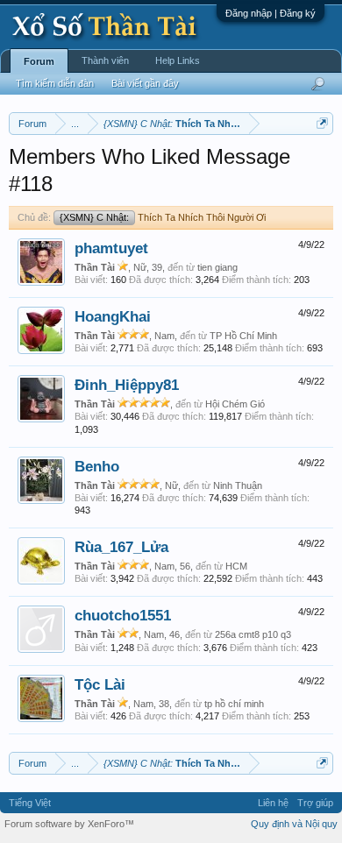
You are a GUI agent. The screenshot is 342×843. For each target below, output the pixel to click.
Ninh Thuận (237, 485)
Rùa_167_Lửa (121, 547)
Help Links (177, 60)
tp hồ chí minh (234, 703)
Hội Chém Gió (235, 404)
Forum (39, 61)
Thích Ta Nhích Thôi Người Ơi (163, 217)
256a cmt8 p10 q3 (253, 634)
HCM (236, 566)
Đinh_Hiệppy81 (127, 384)
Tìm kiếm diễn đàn (55, 83)
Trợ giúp (315, 802)
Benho (97, 466)
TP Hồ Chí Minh (243, 335)
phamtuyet (111, 248)
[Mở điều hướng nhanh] (322, 123)
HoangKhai (113, 316)
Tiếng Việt (30, 802)
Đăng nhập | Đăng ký (270, 13)
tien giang (217, 267)
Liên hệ (273, 802)
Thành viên (105, 60)
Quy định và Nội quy (294, 823)
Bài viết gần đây (145, 83)
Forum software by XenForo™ (69, 823)
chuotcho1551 (123, 615)
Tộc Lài (100, 684)
